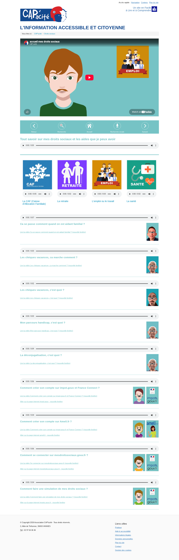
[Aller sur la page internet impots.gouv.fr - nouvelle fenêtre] (152, 496)
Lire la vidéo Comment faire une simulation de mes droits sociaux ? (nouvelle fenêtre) (54, 497)
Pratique (118, 527)
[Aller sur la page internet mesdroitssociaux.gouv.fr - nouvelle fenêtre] (152, 462)
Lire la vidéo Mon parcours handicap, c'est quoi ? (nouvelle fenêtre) (46, 331)
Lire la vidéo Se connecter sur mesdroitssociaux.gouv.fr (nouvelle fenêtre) (49, 463)
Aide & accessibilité (123, 531)
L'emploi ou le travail (103, 201)
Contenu (144, 2)
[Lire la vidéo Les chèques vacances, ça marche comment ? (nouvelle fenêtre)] (152, 265)
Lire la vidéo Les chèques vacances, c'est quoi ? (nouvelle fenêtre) (46, 298)
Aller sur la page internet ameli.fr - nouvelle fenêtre (40, 435)
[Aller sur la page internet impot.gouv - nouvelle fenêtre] (152, 395)
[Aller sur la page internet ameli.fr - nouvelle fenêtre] (152, 429)
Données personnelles (124, 539)
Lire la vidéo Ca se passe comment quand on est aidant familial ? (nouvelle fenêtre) (53, 232)
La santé (131, 201)
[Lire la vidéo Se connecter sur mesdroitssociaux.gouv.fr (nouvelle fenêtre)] (139, 462)
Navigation (135, 2)
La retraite (62, 201)
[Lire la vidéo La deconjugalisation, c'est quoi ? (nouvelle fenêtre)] (152, 363)
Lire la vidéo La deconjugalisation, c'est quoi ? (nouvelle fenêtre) (45, 363)
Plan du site (153, 2)
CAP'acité (38, 34)
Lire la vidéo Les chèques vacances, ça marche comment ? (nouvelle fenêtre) (51, 265)
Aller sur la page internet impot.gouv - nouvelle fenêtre (41, 402)
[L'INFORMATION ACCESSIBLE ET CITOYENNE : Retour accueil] (43, 14)
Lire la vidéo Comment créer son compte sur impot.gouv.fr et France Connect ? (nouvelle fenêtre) (58, 396)
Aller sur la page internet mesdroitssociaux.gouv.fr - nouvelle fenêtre (47, 469)
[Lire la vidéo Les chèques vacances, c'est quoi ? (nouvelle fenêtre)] (152, 297)
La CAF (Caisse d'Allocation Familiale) (34, 202)
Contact (118, 546)
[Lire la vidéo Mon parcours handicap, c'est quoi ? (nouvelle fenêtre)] (152, 330)
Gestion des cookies (123, 550)
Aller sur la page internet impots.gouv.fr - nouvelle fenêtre (42, 502)
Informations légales (123, 535)
